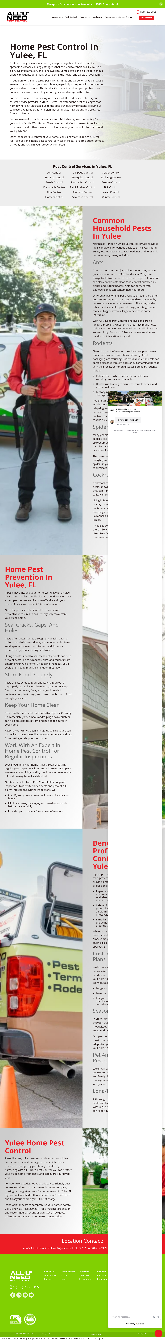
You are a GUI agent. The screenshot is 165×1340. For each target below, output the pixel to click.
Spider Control (110, 172)
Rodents (101, 1271)
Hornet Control (54, 197)
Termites (84, 17)
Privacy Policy (97, 1334)
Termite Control (111, 182)
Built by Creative (146, 1334)
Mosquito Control (82, 177)
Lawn (63, 1279)
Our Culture (50, 1275)
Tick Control (111, 187)
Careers (48, 1279)
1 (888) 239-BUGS (147, 11)
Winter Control (111, 197)
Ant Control (54, 172)
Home (64, 1275)
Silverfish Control (82, 197)
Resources (110, 17)
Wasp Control (111, 192)
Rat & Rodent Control (82, 187)
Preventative (86, 1279)
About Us (56, 17)
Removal (101, 1275)
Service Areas (125, 17)
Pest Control (71, 17)
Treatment (84, 1275)
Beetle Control (54, 182)
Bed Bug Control (54, 177)
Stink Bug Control (111, 177)
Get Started (146, 17)
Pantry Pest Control (82, 182)
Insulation (97, 17)
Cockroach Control (54, 187)
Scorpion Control (82, 192)
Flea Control (54, 192)
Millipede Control (82, 172)
